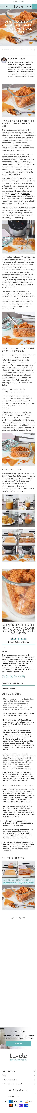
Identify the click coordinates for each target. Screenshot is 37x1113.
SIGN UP (18, 1044)
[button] (12, 639)
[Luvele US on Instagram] (23, 1091)
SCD (12, 150)
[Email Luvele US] (26, 1091)
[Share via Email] (23, 677)
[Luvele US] (18, 6)
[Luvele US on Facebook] (13, 1091)
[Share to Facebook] (11, 677)
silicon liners (14, 772)
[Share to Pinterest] (15, 677)
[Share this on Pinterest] (20, 918)
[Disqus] (18, 949)
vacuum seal (24, 847)
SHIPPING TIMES (18, 2)
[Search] (24, 7)
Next (32, 50)
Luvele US (16, 1096)
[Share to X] (7, 677)
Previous (25, 50)
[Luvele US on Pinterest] (20, 1091)
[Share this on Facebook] (16, 918)
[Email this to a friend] (23, 918)
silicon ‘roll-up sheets (10, 479)
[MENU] (1, 7)
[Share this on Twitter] (12, 918)
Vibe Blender (22, 204)
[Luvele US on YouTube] (16, 1091)
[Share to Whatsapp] (19, 677)
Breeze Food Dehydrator (21, 193)
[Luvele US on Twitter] (9, 1091)
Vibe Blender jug (22, 832)
